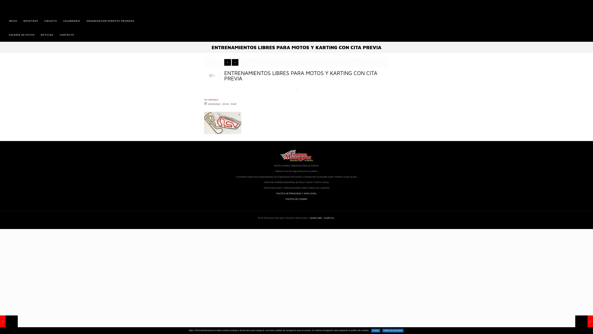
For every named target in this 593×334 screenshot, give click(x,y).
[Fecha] (205, 103)
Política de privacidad (393, 331)
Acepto (376, 331)
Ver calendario (211, 99)
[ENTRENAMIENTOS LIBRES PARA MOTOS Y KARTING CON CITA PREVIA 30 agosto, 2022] (584, 321)
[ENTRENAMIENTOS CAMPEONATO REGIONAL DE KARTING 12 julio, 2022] (9, 321)
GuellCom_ (329, 217)
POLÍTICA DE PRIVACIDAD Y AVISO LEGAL (296, 193)
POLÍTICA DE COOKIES (296, 199)
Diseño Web (316, 217)
